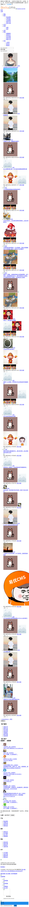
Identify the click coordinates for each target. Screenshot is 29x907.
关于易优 (5, 852)
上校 (9, 785)
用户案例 (5, 833)
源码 (7, 27)
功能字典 (5, 846)
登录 (2, 10)
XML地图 (7, 873)
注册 (2, 11)
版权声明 (5, 855)
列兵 (19, 113)
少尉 (6, 449)
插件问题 (5, 734)
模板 (4, 14)
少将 (8, 772)
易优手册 (8, 38)
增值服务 (5, 836)
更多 (4, 40)
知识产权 (5, 854)
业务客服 (5, 880)
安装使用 (5, 735)
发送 (15, 905)
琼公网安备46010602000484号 (15, 871)
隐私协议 (5, 857)
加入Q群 (5, 834)
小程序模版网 (13, 873)
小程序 (8, 42)
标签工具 (8, 39)
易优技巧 (8, 35)
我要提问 (3, 720)
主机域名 (8, 18)
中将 (10, 759)
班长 (19, 65)
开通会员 (5, 822)
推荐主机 (5, 825)
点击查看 (9, 4)
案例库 (8, 45)
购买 (4, 15)
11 (8, 719)
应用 (4, 26)
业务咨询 (5, 731)
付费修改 (5, 886)
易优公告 (5, 728)
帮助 (4, 32)
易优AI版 (8, 23)
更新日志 (5, 831)
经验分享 (5, 726)
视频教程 (8, 33)
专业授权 (8, 20)
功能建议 (5, 732)
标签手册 (5, 843)
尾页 (11, 719)
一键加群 (12, 815)
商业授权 (8, 17)
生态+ (4, 24)
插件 (7, 29)
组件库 (8, 43)
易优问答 (5, 842)
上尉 (13, 167)
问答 (4, 30)
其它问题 (22, 97)
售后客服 (5, 883)
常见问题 (8, 36)
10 (7, 719)
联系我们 (3, 867)
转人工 (2, 904)
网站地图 (3, 873)
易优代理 (8, 21)
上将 (9, 746)
